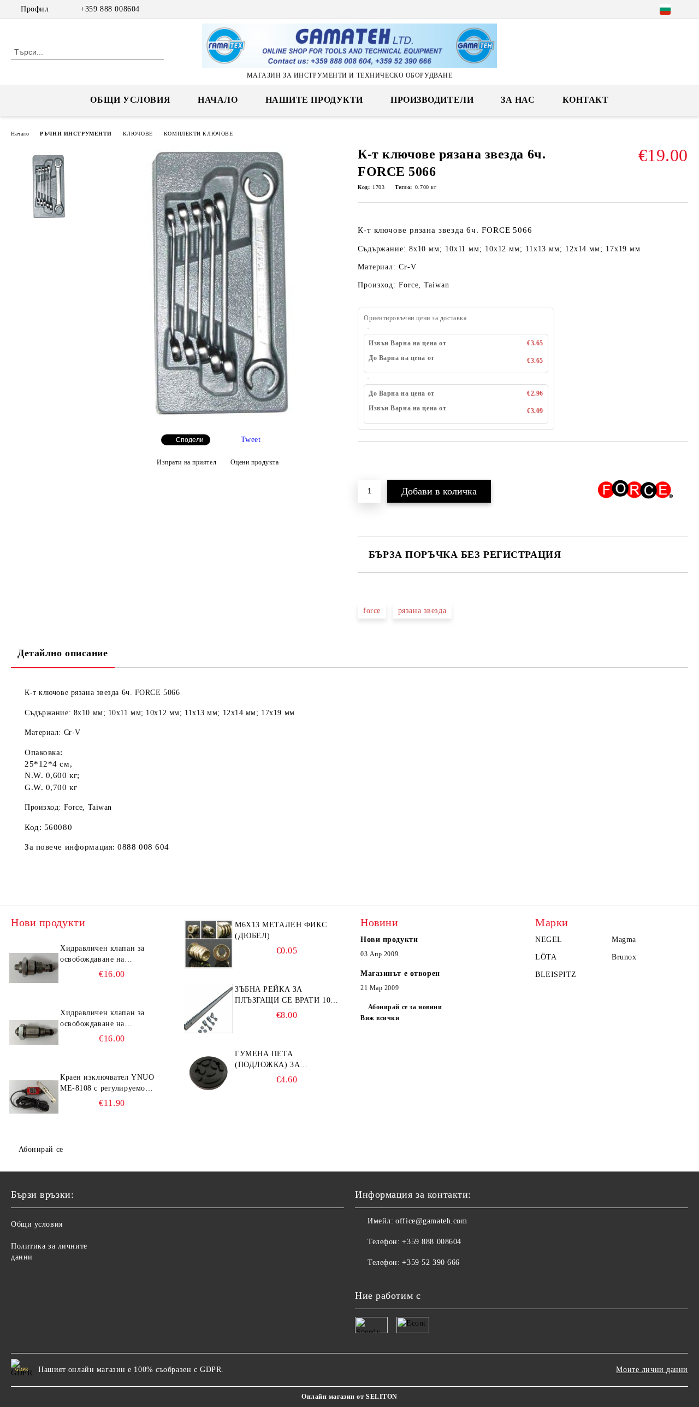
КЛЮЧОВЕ (138, 134)
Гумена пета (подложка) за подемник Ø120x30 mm (283, 1060)
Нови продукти (389, 939)
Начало (218, 99)
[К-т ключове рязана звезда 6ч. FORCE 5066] (217, 417)
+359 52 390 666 (430, 1262)
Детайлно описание (62, 652)
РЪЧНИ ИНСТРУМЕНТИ (76, 134)
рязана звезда (422, 611)
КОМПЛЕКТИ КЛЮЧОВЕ (198, 134)
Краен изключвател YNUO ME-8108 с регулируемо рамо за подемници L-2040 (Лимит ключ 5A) (108, 1083)
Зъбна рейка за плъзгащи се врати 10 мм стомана (282, 995)
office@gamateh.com (431, 1221)
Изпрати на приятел (186, 462)
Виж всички (380, 1018)
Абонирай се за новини (405, 1007)
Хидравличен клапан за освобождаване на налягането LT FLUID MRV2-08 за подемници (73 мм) (109, 1019)
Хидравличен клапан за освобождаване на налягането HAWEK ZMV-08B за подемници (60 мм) (108, 954)
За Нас (518, 99)
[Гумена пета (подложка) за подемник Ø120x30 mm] (209, 1073)
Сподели (190, 440)
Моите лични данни (652, 1369)
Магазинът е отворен (400, 973)
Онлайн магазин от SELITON (349, 1396)
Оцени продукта (254, 462)
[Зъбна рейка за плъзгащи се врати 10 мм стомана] (209, 1008)
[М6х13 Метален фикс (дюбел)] (209, 944)
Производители (431, 99)
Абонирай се (41, 1149)
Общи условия (130, 99)
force (372, 611)
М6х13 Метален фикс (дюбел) (281, 930)
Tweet (251, 439)
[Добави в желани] (379, 460)
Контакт (585, 99)
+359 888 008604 (109, 9)
